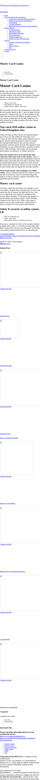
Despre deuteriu (9, 28)
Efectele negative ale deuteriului (19, 39)
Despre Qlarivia (14, 46)
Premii (11, 44)
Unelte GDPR (8, 749)
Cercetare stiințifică (15, 24)
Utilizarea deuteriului (15, 37)
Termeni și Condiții (10, 747)
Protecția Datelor (9, 744)
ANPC (6, 751)
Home (6, 15)
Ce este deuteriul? (14, 30)
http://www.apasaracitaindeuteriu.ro (12, 736)
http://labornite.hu (6, 740)
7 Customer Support (7, 234)
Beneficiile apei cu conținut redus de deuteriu (23, 26)
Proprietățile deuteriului (16, 33)
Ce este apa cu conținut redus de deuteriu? (22, 19)
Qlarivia (7, 40)
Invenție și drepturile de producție (19, 42)
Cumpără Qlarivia (10, 49)
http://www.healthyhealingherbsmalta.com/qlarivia (17, 738)
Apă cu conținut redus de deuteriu (15, 17)
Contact (6, 51)
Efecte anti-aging (14, 35)
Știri (10, 48)
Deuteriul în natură (15, 31)
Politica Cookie (9, 746)
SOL (5, 753)
